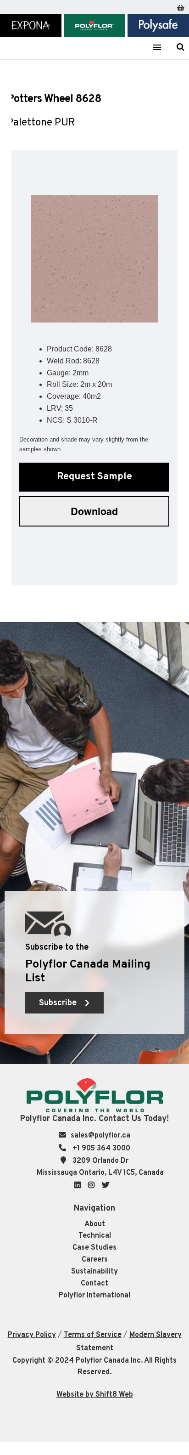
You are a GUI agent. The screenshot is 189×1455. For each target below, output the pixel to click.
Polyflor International (94, 1295)
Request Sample (94, 476)
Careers (95, 1259)
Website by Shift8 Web (94, 1394)
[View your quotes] (180, 6)
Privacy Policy (32, 1335)
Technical (94, 1235)
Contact (94, 1283)
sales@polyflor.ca (100, 1135)
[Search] (180, 47)
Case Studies (94, 1247)
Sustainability (94, 1271)
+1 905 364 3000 (100, 1148)
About (94, 1224)
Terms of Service (93, 1335)
